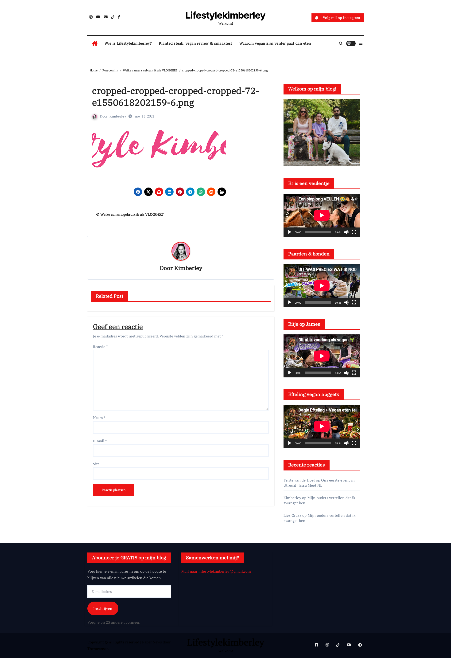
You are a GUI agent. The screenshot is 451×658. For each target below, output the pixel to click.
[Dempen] (346, 232)
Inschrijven (102, 608)
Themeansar (97, 648)
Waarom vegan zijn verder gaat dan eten (275, 43)
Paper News (152, 642)
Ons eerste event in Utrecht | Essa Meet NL (319, 483)
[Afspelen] (289, 232)
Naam (99, 417)
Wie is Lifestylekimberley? (128, 43)
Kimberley (117, 116)
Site (96, 463)
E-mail (100, 440)
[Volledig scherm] (354, 232)
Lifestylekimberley (225, 15)
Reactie (100, 346)
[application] (322, 215)
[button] (360, 43)
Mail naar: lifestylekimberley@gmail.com (216, 571)
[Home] (95, 43)
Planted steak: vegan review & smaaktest (195, 43)
